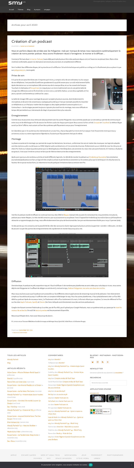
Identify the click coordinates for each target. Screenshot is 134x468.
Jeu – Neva (11, 441)
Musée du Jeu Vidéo (13, 431)
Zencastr (96, 123)
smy (23, 3)
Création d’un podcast (32, 41)
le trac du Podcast (36, 59)
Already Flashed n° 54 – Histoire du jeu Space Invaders (25, 394)
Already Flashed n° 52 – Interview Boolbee (21, 425)
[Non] (131, 465)
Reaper (66, 215)
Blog (8, 363)
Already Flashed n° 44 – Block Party (66, 423)
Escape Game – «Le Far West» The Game (20, 391)
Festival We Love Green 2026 (16, 382)
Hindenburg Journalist (97, 157)
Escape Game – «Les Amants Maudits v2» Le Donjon (24, 385)
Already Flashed (12, 359)
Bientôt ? (10, 378)
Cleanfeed (105, 123)
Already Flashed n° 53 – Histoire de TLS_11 (21, 410)
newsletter (118, 373)
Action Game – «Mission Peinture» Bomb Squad (22, 372)
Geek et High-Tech (24, 330)
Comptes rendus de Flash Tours (65, 378)
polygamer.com (19, 70)
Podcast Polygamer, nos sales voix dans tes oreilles (86, 288)
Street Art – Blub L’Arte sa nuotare (68, 427)
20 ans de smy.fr (60, 391)
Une (31, 330)
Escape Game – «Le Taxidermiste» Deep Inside (22, 435)
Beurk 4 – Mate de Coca (64, 433)
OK (91, 465)
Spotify (34, 302)
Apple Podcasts (26, 302)
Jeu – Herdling (12, 407)
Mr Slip (50, 394)
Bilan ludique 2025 (13, 422)
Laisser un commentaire (27, 46)
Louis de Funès (52, 417)
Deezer (42, 302)
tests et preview (41, 310)
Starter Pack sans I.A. (61, 398)
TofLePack (51, 401)
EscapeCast (35, 88)
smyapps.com (94, 393)
